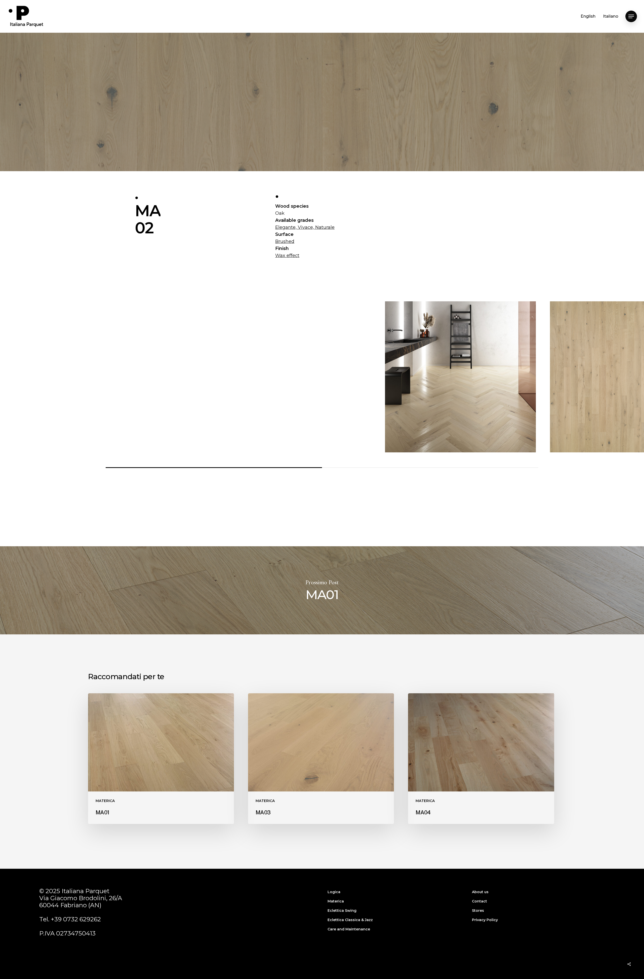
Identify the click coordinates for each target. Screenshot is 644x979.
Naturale (325, 227)
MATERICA (322, 143)
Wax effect (287, 255)
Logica (334, 892)
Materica (336, 901)
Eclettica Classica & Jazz (350, 920)
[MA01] (161, 758)
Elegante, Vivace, (295, 227)
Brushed (284, 241)
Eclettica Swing (342, 910)
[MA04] (481, 758)
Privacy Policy (485, 920)
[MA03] (321, 758)
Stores (478, 910)
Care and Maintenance (349, 929)
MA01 (322, 590)
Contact (479, 901)
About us (480, 892)
